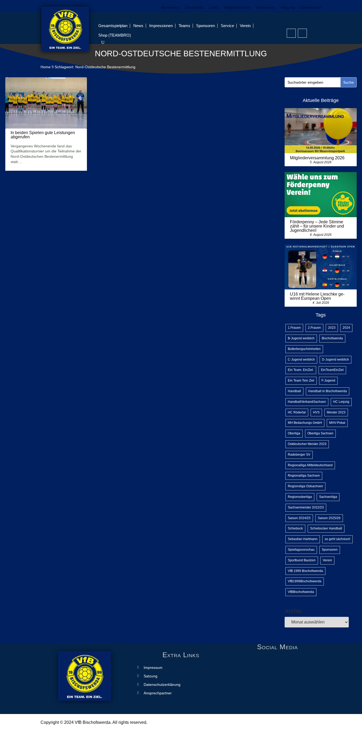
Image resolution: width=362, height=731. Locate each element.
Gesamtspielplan (112, 25)
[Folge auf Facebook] (291, 33)
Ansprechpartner (158, 693)
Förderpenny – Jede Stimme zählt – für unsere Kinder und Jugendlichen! (317, 226)
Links (213, 8)
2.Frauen (314, 328)
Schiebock (295, 528)
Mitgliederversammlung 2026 (317, 158)
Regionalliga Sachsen (304, 475)
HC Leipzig (341, 402)
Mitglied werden (237, 8)
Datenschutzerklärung (162, 685)
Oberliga (294, 433)
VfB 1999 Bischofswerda (305, 571)
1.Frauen (294, 328)
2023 (331, 328)
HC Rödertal (297, 412)
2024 (346, 328)
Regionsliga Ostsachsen (305, 486)
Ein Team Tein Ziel (301, 380)
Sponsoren (170, 8)
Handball (294, 391)
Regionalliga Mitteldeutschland (310, 465)
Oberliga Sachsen (320, 433)
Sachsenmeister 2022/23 (306, 507)
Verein (245, 25)
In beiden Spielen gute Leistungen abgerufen (43, 134)
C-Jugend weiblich (301, 359)
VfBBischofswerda (301, 592)
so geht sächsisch (337, 539)
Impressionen (161, 25)
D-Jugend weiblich (335, 359)
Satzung (288, 8)
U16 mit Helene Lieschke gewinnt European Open (317, 296)
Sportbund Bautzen (302, 560)
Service (227, 25)
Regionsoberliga (300, 497)
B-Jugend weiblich (301, 338)
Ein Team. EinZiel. (301, 370)
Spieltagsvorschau (301, 550)
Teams (184, 25)
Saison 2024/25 (299, 518)
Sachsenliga (328, 497)
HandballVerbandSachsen (307, 402)
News (138, 25)
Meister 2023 (336, 412)
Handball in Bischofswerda (327, 391)
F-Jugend (328, 380)
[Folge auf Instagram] (302, 33)
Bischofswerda (332, 338)
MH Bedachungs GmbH (305, 423)
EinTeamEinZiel (332, 370)
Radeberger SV (299, 454)
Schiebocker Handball (326, 528)
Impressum (265, 8)
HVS (316, 412)
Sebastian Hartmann (302, 539)
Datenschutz (311, 8)
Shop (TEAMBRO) (114, 35)
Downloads (194, 8)
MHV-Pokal (337, 423)
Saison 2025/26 (329, 518)
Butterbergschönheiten (304, 349)
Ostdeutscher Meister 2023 (307, 444)
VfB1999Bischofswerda (304, 581)
